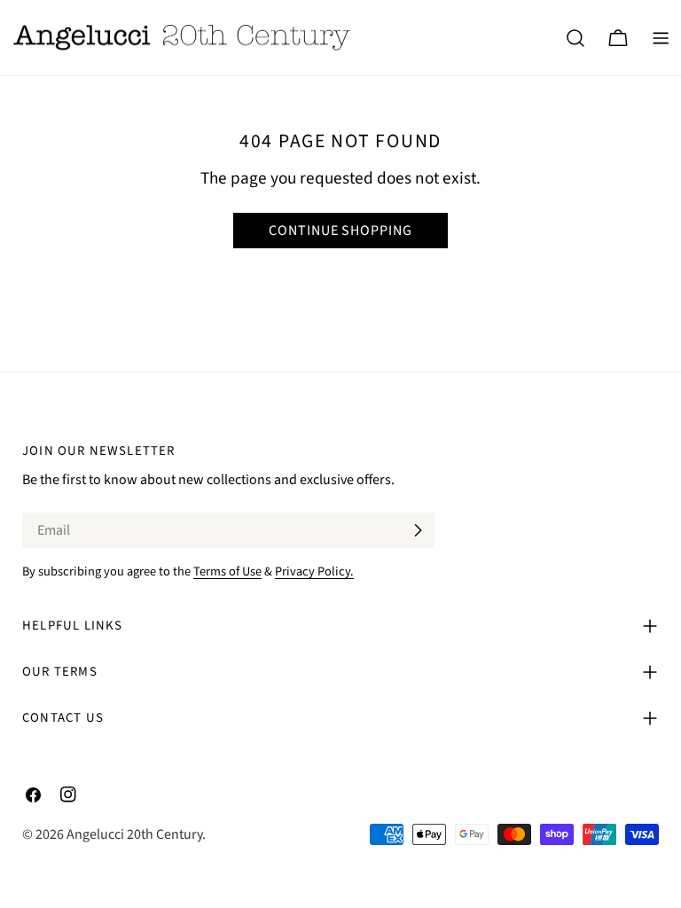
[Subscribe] (418, 530)
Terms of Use (227, 571)
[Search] (575, 38)
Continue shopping (340, 230)
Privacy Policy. (314, 571)
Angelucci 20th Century (134, 834)
